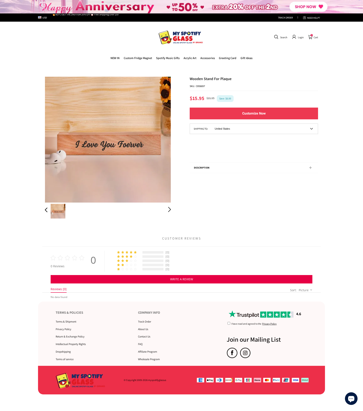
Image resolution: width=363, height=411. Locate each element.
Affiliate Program (147, 351)
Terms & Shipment (66, 321)
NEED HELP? (313, 17)
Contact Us (144, 336)
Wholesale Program (149, 359)
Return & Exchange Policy (70, 336)
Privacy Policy (63, 329)
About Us (143, 329)
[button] (280, 37)
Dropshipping (63, 351)
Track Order (144, 321)
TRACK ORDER (285, 17)
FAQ (140, 344)
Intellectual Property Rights (71, 344)
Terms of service (65, 359)
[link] (138, 58)
